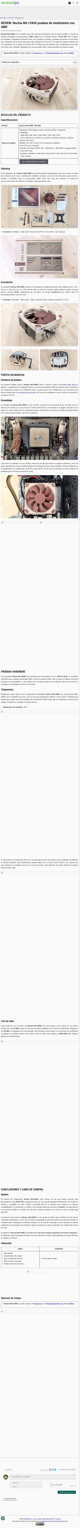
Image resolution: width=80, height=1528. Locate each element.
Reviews (11, 18)
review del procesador (28, 392)
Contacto (58, 1519)
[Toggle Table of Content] (74, 62)
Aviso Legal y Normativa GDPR (44, 1519)
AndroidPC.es (4, 18)
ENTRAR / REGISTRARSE (67, 1469)
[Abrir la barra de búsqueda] (73, 3)
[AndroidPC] (10, 3)
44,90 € (71, 53)
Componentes (20, 18)
